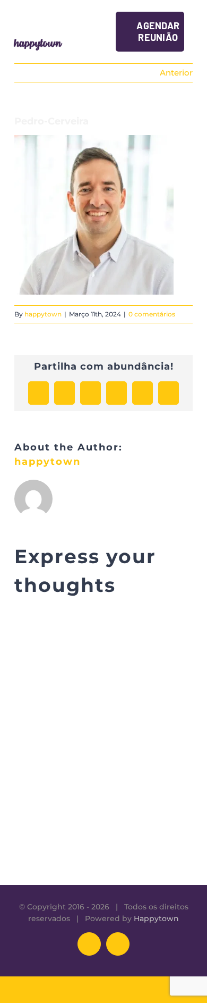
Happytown (156, 918)
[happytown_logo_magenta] (38, 41)
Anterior (176, 73)
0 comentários (151, 314)
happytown (43, 314)
